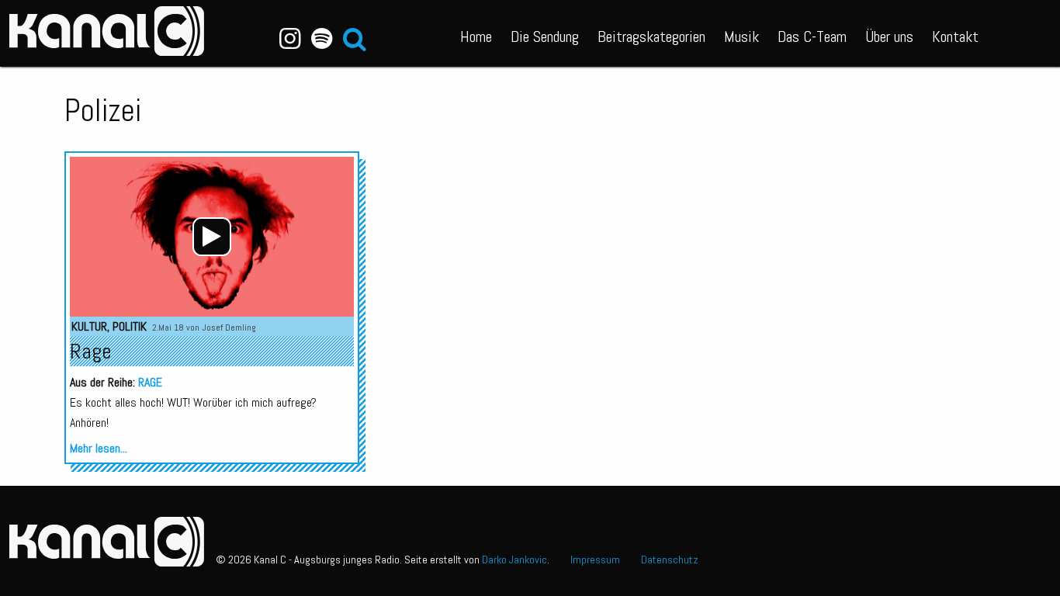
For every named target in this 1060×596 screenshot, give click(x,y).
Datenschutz (669, 560)
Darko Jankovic (514, 560)
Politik (130, 326)
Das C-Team (812, 36)
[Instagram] (290, 38)
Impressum (595, 560)
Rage (91, 351)
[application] (212, 237)
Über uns (889, 36)
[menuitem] (476, 33)
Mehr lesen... (98, 448)
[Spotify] (321, 38)
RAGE (150, 382)
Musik (741, 36)
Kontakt (955, 36)
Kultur (89, 326)
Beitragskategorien (651, 36)
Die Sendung (545, 36)
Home (476, 36)
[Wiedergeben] (211, 236)
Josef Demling (229, 327)
